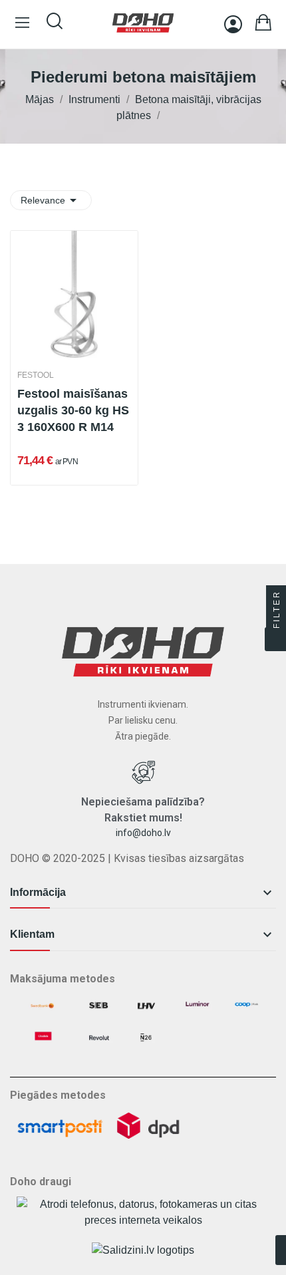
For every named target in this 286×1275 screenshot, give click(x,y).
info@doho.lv (143, 832)
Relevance (51, 200)
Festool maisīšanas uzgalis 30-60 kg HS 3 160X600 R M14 (73, 410)
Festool (35, 375)
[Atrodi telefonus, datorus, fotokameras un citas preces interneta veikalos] (143, 1211)
